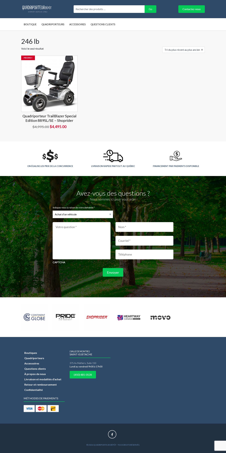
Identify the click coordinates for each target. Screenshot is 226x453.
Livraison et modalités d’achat (42, 379)
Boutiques (30, 352)
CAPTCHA (59, 262)
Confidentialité (33, 389)
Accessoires (77, 24)
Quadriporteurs (53, 24)
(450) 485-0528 (83, 374)
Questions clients (103, 24)
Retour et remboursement (40, 384)
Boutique (30, 24)
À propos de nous (35, 373)
